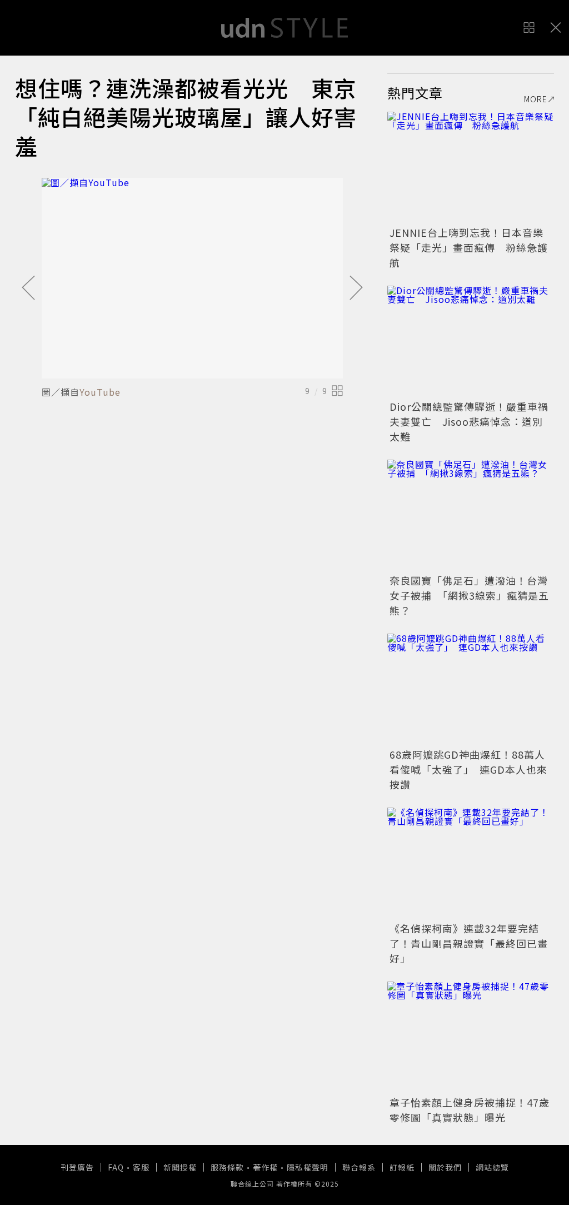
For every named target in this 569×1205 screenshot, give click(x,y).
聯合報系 (359, 1167)
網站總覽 (492, 1167)
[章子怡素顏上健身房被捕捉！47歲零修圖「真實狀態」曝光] (470, 1037)
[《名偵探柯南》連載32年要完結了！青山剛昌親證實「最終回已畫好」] (470, 863)
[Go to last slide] (28, 288)
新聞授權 (180, 1167)
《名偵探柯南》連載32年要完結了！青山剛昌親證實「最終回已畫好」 (469, 943)
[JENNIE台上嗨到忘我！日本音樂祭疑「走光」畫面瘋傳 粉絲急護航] (470, 167)
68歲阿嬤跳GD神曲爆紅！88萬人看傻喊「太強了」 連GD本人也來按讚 (468, 769)
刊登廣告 (77, 1167)
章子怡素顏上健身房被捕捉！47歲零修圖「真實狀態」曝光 (470, 1109)
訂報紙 (402, 1167)
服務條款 (227, 1167)
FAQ (116, 1167)
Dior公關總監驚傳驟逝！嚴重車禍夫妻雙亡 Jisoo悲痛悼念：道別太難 (469, 421)
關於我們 (445, 1167)
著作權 (265, 1167)
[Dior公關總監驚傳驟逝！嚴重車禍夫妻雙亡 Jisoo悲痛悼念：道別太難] (470, 341)
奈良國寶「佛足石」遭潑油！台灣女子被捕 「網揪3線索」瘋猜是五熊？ (469, 595)
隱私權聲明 (307, 1167)
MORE (535, 99)
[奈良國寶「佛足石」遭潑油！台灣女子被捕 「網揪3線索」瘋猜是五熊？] (470, 515)
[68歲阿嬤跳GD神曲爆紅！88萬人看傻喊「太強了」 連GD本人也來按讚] (470, 689)
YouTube (100, 392)
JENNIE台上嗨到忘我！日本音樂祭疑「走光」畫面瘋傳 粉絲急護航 (469, 247)
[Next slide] (356, 288)
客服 (141, 1167)
